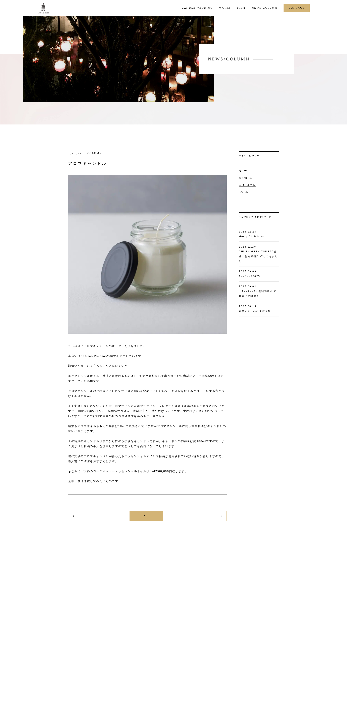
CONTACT (297, 7)
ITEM (241, 7)
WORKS (225, 7)
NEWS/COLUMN (265, 7)
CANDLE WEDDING (197, 7)
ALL (146, 516)
